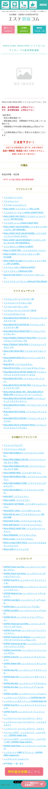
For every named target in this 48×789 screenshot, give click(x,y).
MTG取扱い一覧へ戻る (13, 763)
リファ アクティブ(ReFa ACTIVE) (18, 271)
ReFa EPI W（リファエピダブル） (18, 364)
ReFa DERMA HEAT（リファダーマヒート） (22, 473)
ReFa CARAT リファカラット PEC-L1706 (21, 209)
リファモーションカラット (14, 205)
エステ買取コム (16, 785)
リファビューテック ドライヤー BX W (19, 310)
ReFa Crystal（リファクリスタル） (18, 539)
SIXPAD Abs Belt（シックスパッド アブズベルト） (25, 683)
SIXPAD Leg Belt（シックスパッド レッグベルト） (25, 694)
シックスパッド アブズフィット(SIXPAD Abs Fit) (24, 697)
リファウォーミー (11, 201)
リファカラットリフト (13, 197)
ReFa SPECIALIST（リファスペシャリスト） (23, 525)
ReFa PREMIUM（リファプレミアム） (20, 535)
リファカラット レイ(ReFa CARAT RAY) (20, 223)
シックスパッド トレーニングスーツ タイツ (22, 718)
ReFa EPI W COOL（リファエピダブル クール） (24, 368)
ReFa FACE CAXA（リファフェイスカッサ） (22, 521)
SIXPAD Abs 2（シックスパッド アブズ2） (21, 607)
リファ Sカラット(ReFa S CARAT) (18, 246)
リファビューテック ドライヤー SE (18, 299)
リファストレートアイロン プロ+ (17, 303)
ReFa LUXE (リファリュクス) (16, 549)
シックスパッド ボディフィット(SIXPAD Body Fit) (25, 701)
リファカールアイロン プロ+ (15, 307)
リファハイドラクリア (13, 445)
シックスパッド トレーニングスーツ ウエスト (23, 729)
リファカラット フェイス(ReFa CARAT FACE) (23, 212)
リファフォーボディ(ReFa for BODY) (19, 267)
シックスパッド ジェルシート (16, 759)
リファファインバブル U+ (14, 449)
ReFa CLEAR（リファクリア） (16, 500)
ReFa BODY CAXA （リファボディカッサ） (22, 511)
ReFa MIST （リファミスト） (16, 496)
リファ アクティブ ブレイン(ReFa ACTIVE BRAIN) (25, 281)
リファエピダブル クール (14, 314)
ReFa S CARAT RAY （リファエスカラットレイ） (25, 250)
